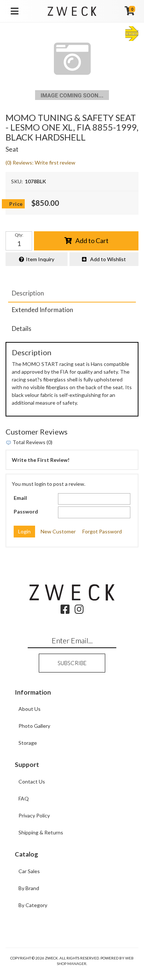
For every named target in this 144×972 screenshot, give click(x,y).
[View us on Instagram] (79, 611)
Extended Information (42, 310)
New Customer (58, 531)
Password (26, 511)
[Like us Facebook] (65, 611)
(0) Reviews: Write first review (40, 162)
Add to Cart (92, 240)
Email (20, 498)
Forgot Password (102, 531)
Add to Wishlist (108, 259)
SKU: (17, 181)
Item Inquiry (40, 259)
